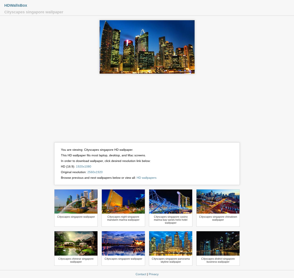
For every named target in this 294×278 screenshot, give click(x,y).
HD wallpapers (146, 177)
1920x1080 (83, 166)
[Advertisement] (147, 110)
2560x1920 (95, 172)
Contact (141, 274)
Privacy (154, 274)
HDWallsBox (15, 5)
